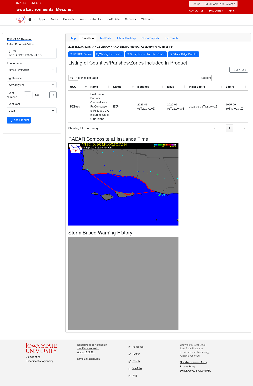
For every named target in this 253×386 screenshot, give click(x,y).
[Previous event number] (27, 95)
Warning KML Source (110, 54)
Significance (14, 78)
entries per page (88, 78)
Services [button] (130, 19)
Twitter (136, 354)
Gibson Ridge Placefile (184, 54)
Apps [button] (42, 19)
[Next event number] (53, 95)
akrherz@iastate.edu (88, 358)
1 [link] (229, 128)
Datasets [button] (68, 19)
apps (232, 10)
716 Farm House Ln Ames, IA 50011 (88, 350)
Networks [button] (95, 19)
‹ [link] (222, 128)
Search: (206, 78)
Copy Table (239, 69)
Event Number (12, 95)
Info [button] (82, 19)
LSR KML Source (82, 54)
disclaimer (216, 10)
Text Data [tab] (105, 38)
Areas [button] (54, 19)
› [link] (236, 128)
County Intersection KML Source (147, 54)
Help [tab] (73, 38)
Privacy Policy (187, 366)
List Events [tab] (171, 38)
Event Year (13, 104)
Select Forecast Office (20, 44)
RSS (134, 375)
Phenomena (14, 63)
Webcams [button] (147, 19)
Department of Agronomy (39, 361)
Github (136, 361)
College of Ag (33, 356)
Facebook (137, 346)
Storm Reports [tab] (150, 38)
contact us (196, 10)
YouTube (137, 368)
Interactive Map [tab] (126, 38)
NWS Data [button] (113, 19)
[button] (32, 19)
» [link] (244, 128)
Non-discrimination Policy (193, 362)
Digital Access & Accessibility (195, 370)
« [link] (214, 128)
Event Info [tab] (88, 38)
